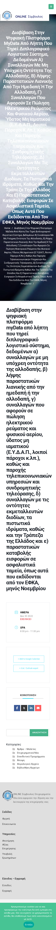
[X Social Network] (24, 708)
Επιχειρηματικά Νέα (28, 752)
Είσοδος (7, 885)
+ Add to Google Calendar (29, 659)
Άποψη (21, 760)
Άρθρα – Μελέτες (26, 749)
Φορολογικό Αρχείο (28, 764)
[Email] (38, 708)
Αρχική (6, 818)
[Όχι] (52, 918)
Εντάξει (29, 924)
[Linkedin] (31, 708)
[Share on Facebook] (17, 708)
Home (7, 228)
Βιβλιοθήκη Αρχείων (28, 767)
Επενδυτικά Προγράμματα (31, 756)
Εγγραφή (7, 890)
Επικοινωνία (9, 824)
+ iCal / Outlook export (28, 668)
